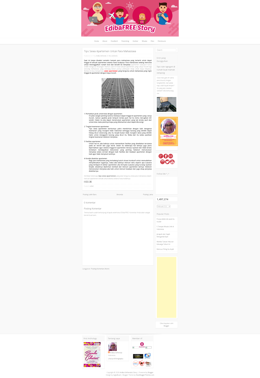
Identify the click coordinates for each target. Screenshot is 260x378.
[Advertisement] (166, 287)
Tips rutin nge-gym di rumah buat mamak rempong (166, 69)
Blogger (166, 326)
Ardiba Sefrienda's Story (128, 372)
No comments (113, 56)
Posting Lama (148, 194)
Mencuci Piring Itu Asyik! (165, 249)
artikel (92, 186)
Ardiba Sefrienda (101, 56)
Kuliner (135, 41)
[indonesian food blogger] (148, 348)
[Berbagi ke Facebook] (91, 182)
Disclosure (162, 41)
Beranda (120, 194)
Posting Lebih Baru (89, 194)
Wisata (144, 41)
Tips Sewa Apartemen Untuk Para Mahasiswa (110, 51)
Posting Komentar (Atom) (100, 269)
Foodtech (114, 41)
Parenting (125, 41)
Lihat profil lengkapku (115, 359)
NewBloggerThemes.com (145, 375)
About (104, 41)
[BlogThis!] (87, 182)
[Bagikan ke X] (89, 182)
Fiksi (152, 41)
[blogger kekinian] (136, 366)
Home (96, 41)
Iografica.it (117, 375)
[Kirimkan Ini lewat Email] (85, 182)
